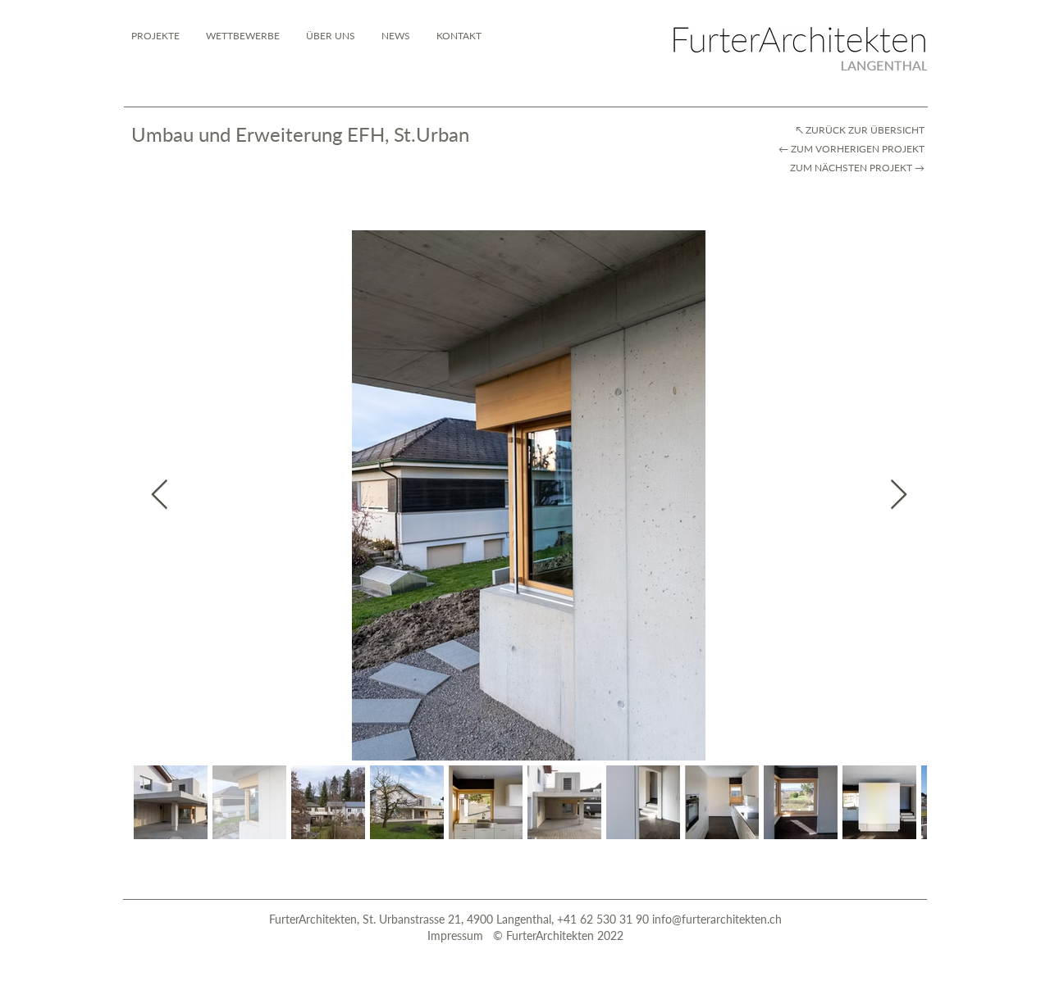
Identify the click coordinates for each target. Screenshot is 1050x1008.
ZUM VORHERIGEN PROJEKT (859, 149)
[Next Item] (898, 495)
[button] (459, 36)
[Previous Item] (159, 495)
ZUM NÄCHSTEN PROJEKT (850, 167)
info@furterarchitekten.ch (717, 919)
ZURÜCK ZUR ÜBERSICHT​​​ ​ (866, 130)
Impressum (456, 935)
